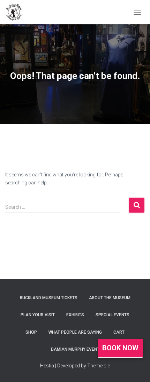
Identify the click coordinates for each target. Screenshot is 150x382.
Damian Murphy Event (75, 349)
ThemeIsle (98, 365)
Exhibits (75, 314)
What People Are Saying (75, 332)
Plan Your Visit (38, 314)
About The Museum (109, 297)
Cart (119, 332)
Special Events (112, 314)
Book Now (120, 348)
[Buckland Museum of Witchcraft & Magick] (16, 12)
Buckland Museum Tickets (48, 297)
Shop (31, 332)
